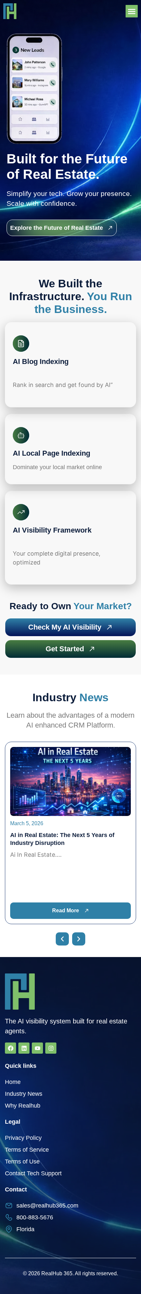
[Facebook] (10, 1048)
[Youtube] (37, 1048)
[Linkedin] (24, 1048)
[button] (132, 11)
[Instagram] (50, 1048)
